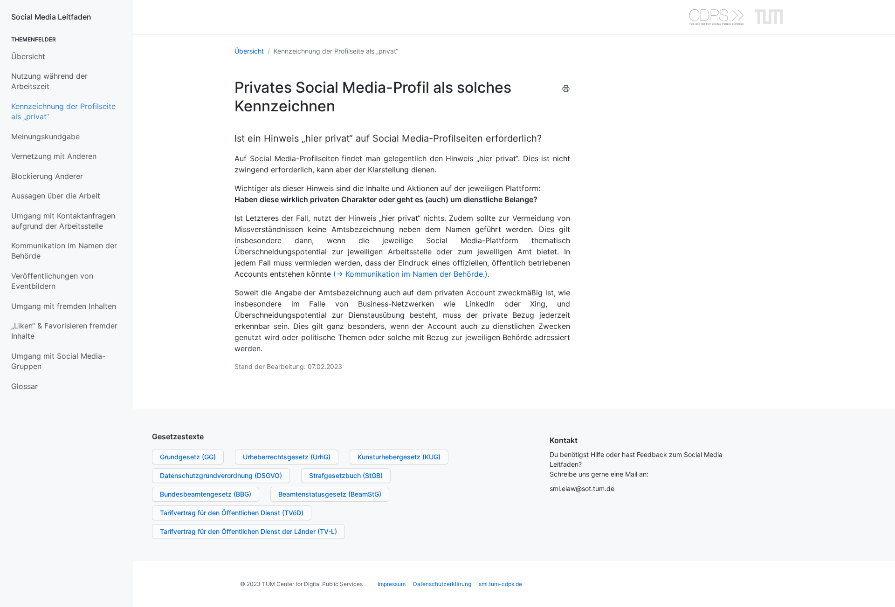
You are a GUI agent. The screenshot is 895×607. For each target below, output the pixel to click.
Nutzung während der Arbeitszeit (49, 81)
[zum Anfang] (878, 590)
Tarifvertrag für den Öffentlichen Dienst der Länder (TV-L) (248, 531)
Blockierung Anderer (47, 176)
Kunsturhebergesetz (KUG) (399, 457)
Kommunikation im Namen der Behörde (64, 250)
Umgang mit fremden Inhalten (63, 306)
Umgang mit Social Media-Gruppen (58, 361)
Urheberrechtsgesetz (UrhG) (286, 457)
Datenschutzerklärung (442, 583)
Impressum (392, 583)
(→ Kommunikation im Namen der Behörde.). (411, 274)
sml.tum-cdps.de (500, 583)
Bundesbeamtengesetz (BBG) (205, 494)
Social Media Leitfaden (51, 16)
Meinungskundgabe (45, 136)
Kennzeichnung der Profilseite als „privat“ (63, 111)
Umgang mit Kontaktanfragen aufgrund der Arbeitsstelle (63, 221)
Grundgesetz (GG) (188, 457)
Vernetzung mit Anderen (53, 156)
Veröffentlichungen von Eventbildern (52, 281)
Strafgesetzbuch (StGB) (346, 475)
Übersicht (28, 56)
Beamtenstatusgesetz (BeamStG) (329, 494)
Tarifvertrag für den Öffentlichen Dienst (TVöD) (231, 513)
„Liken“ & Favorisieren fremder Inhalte (64, 331)
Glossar (24, 386)
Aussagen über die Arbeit (55, 195)
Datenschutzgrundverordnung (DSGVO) (221, 475)
